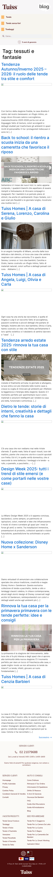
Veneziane (6, 834)
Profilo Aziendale (9, 784)
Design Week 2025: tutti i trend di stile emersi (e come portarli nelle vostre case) (25, 476)
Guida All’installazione (35, 807)
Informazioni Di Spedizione (37, 787)
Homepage (6, 780)
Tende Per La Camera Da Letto (39, 824)
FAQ (29, 801)
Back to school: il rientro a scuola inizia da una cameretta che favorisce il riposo (25, 144)
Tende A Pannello (9, 841)
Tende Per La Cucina (35, 828)
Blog (29, 811)
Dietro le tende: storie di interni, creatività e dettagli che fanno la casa (26, 411)
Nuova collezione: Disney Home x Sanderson (24, 544)
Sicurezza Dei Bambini (35, 797)
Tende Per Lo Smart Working (38, 840)
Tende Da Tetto (8, 845)
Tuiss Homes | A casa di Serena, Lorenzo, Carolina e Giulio (25, 213)
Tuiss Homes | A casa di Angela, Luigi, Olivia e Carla (23, 279)
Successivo (45, 737)
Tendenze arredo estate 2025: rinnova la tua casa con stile (24, 345)
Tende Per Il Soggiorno (36, 821)
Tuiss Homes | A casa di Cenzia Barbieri (23, 679)
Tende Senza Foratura (10, 821)
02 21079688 (28, 752)
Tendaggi (5, 824)
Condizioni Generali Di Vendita (14, 794)
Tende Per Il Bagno (34, 831)
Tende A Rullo (7, 828)
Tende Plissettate (9, 838)
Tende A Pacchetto (9, 831)
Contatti (5, 797)
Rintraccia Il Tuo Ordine (36, 784)
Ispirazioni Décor (33, 844)
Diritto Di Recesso (34, 790)
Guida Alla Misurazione (36, 804)
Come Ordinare (33, 780)
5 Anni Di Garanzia (34, 794)
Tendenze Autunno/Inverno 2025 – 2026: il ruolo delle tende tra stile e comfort (24, 71)
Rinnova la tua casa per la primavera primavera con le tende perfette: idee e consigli (26, 612)
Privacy (5, 787)
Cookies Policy (8, 790)
